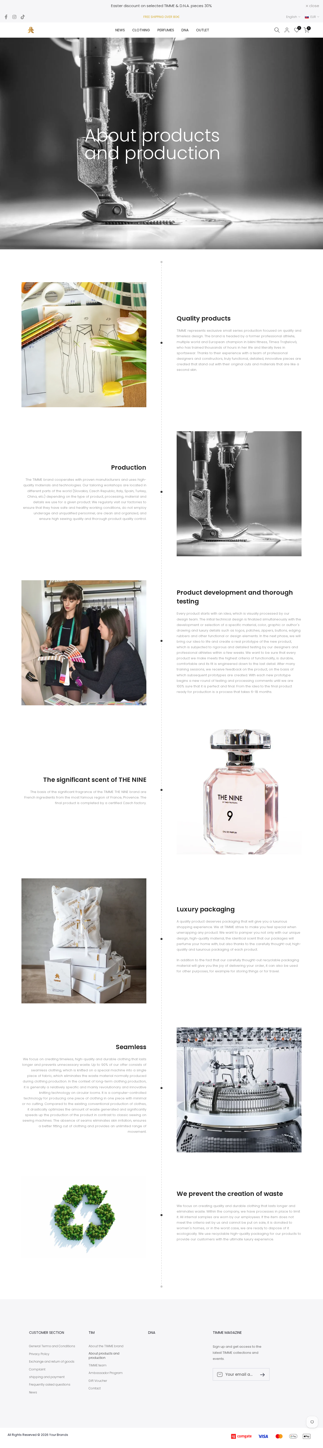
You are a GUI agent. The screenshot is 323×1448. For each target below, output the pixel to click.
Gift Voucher (98, 1381)
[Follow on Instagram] (14, 17)
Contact (95, 1388)
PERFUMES (165, 30)
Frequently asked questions (49, 1385)
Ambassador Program (106, 1373)
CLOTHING (141, 30)
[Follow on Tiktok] (22, 17)
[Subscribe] (260, 1374)
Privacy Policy (39, 1354)
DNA (185, 30)
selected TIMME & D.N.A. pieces (175, 5)
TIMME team (97, 1365)
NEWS (120, 30)
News (33, 1392)
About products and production (104, 1356)
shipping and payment (47, 1377)
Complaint (37, 1369)
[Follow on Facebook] (6, 17)
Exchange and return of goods (51, 1362)
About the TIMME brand (106, 1346)
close (11, 6)
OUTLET (202, 30)
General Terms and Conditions (52, 1346)
